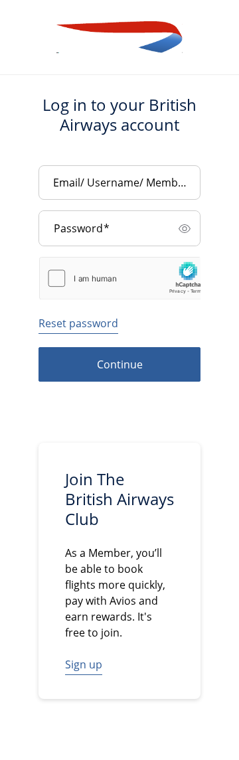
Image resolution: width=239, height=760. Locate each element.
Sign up (83, 664)
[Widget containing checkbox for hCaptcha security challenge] (124, 278)
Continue (120, 364)
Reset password (78, 323)
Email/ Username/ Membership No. (124, 183)
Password (82, 228)
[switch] (184, 228)
